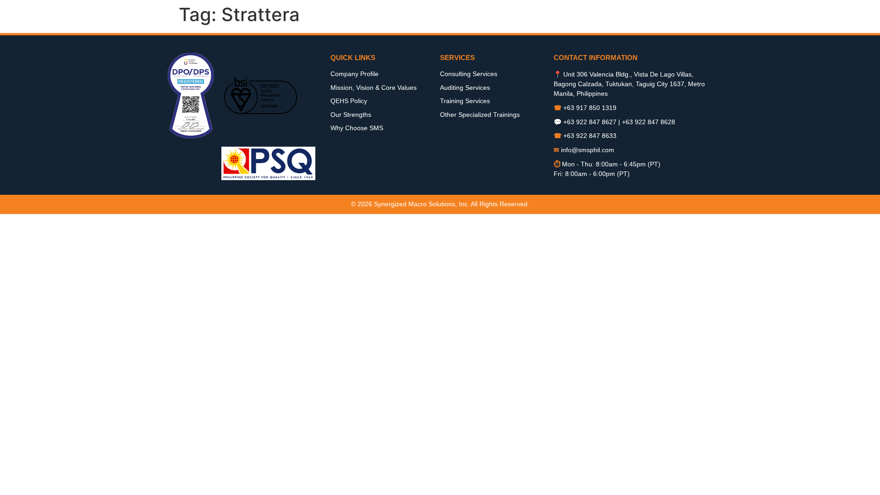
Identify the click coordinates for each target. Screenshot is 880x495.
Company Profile (354, 73)
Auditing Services (465, 87)
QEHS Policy (348, 100)
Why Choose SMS (356, 128)
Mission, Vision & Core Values (373, 87)
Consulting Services (468, 73)
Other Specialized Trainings (480, 114)
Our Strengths (350, 114)
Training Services (465, 100)
